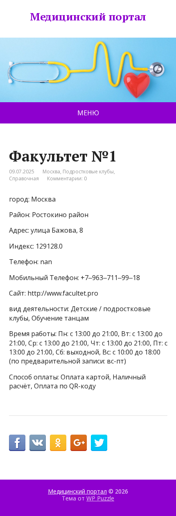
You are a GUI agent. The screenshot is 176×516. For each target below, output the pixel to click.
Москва (51, 171)
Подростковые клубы (88, 171)
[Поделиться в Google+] (78, 443)
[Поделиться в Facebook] (17, 443)
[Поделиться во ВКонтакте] (37, 443)
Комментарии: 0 (67, 178)
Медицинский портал (88, 16)
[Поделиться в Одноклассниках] (58, 443)
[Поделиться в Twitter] (99, 443)
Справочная (24, 178)
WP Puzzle (100, 498)
